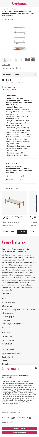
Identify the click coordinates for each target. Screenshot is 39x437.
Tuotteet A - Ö (7, 357)
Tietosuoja (6, 327)
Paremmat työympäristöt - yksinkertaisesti (18, 309)
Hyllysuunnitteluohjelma (11, 353)
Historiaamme (7, 313)
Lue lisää (6, 65)
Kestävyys (6, 320)
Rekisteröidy (7, 337)
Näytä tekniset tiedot (11, 68)
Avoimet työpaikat (9, 316)
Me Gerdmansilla (8, 302)
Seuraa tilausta (8, 340)
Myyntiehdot (7, 344)
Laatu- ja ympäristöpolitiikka (13, 323)
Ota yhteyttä (7, 306)
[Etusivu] (19, 3)
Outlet (4, 360)
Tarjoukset (6, 364)
